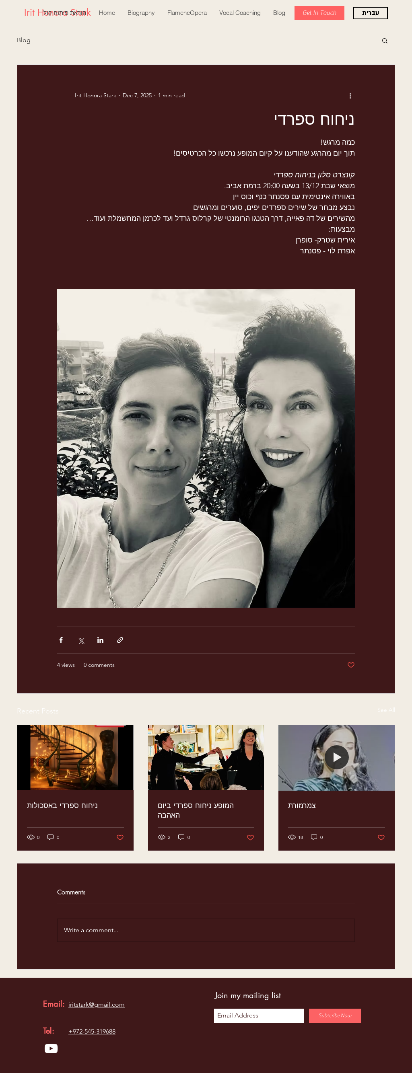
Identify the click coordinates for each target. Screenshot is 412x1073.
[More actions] (350, 95)
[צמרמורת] (336, 757)
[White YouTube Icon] (51, 1048)
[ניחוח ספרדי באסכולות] (75, 757)
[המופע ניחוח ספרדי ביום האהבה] (206, 757)
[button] (385, 40)
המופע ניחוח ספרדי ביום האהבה (196, 810)
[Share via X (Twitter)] (80, 640)
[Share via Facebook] (61, 640)
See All (386, 709)
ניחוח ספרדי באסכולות (62, 805)
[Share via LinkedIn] (100, 640)
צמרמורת (302, 805)
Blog (24, 40)
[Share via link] (120, 640)
